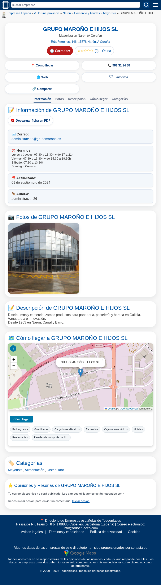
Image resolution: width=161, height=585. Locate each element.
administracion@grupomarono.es (36, 139)
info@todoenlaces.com (81, 528)
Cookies (134, 532)
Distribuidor (55, 470)
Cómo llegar (99, 99)
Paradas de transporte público (51, 437)
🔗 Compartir (42, 89)
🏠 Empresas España (16, 13)
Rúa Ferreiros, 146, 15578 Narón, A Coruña (80, 41)
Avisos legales (32, 532)
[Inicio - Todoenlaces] (5, 5)
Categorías (120, 99)
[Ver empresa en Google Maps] (80, 552)
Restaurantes (20, 437)
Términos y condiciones (66, 532)
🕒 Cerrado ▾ (60, 51)
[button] (80, 372)
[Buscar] (146, 5)
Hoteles (138, 429)
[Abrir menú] (155, 5)
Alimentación (34, 470)
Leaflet (111, 408)
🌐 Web (42, 77)
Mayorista (109, 13)
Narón (67, 13)
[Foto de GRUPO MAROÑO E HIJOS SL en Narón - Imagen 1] (43, 258)
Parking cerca (20, 429)
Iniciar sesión (81, 501)
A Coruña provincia (46, 13)
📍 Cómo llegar (42, 65)
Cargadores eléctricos (67, 429)
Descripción (77, 99)
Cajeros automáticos (116, 429)
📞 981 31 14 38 (119, 65)
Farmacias (92, 429)
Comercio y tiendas (87, 13)
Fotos (59, 99)
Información (42, 99)
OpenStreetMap (129, 408)
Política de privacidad (106, 532)
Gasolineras (41, 429)
